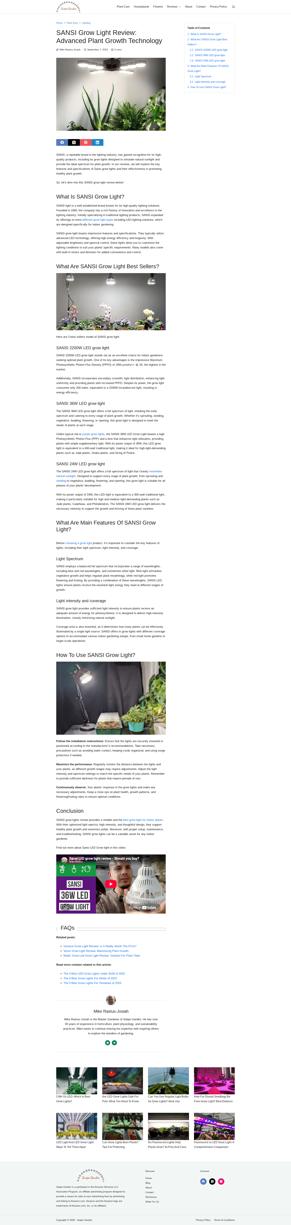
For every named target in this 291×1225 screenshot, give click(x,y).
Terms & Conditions (224, 1220)
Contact (201, 6)
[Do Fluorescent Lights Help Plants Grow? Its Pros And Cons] (168, 1126)
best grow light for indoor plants (143, 820)
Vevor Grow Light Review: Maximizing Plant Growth (95, 951)
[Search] (233, 7)
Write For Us (152, 1201)
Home (149, 1178)
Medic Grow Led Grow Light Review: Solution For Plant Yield (101, 955)
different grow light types (97, 219)
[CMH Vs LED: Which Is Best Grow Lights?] (76, 1080)
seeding (61, 480)
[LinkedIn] (97, 142)
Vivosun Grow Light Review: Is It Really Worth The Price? (99, 946)
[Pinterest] (86, 142)
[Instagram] (221, 1181)
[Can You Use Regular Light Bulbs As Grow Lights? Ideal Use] (168, 1080)
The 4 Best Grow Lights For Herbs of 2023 (90, 978)
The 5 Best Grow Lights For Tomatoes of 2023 (92, 983)
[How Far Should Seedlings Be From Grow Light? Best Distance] (214, 1080)
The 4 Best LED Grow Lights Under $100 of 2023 (94, 973)
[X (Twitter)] (74, 142)
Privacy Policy (218, 6)
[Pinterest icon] (114, 1042)
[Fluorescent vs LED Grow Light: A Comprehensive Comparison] (214, 1126)
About (188, 6)
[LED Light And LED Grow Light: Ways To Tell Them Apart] (76, 1126)
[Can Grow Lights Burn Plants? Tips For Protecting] (122, 1126)
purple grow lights (93, 434)
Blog (148, 1182)
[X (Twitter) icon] (107, 1042)
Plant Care (123, 6)
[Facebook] (62, 142)
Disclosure (151, 1197)
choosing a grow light (78, 543)
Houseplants (141, 6)
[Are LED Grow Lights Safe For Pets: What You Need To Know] (122, 1080)
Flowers (158, 6)
